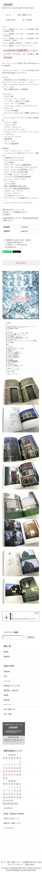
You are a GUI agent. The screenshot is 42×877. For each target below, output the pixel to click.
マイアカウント (9, 828)
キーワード (8, 704)
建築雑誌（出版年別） (16, 43)
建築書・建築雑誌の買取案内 (14, 814)
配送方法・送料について (12, 823)
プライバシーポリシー (15, 864)
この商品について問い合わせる (16, 245)
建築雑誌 (7, 656)
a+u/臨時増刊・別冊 (32, 29)
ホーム (8, 15)
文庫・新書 (8, 714)
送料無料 (7, 671)
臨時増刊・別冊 (9, 31)
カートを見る (27, 20)
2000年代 (7, 36)
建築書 (6, 652)
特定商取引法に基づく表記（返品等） (18, 240)
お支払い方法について (11, 818)
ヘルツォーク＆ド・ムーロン (24, 45)
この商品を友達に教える (14, 242)
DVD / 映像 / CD (9, 709)
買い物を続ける (10, 247)
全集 (5, 676)
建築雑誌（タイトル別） (16, 29)
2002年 (14, 40)
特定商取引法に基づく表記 (32, 862)
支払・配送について (25, 15)
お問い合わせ (10, 20)
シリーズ (7, 681)
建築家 (11, 45)
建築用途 (7, 700)
